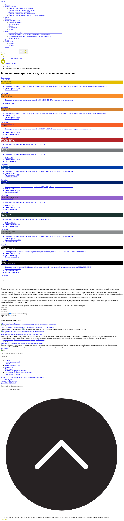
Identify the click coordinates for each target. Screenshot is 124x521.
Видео (11, 29)
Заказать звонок (11, 63)
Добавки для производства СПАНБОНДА (23, 10)
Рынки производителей (12, 362)
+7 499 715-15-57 (6, 58)
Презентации (13, 27)
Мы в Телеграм (29, 377)
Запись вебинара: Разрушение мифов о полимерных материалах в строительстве (35, 33)
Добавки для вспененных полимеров (21, 8)
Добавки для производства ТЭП (19, 12)
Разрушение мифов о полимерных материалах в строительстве (29, 34)
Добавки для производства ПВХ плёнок (22, 13)
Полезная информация (12, 20)
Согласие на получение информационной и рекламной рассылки (18, 373)
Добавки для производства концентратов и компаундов (27, 15)
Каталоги (8, 19)
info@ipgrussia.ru (17, 58)
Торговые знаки (14, 24)
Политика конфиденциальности (15, 371)
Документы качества (15, 22)
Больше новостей (14, 38)
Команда (11, 43)
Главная (7, 5)
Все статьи (4, 348)
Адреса (7, 47)
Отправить (5, 314)
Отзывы (11, 45)
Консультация (5, 78)
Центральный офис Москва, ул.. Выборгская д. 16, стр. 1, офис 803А (9, 381)
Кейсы (7, 17)
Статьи (11, 26)
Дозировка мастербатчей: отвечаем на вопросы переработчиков (30, 36)
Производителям (10, 6)
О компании (9, 41)
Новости (7, 31)
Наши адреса (9, 369)
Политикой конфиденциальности (12, 353)
